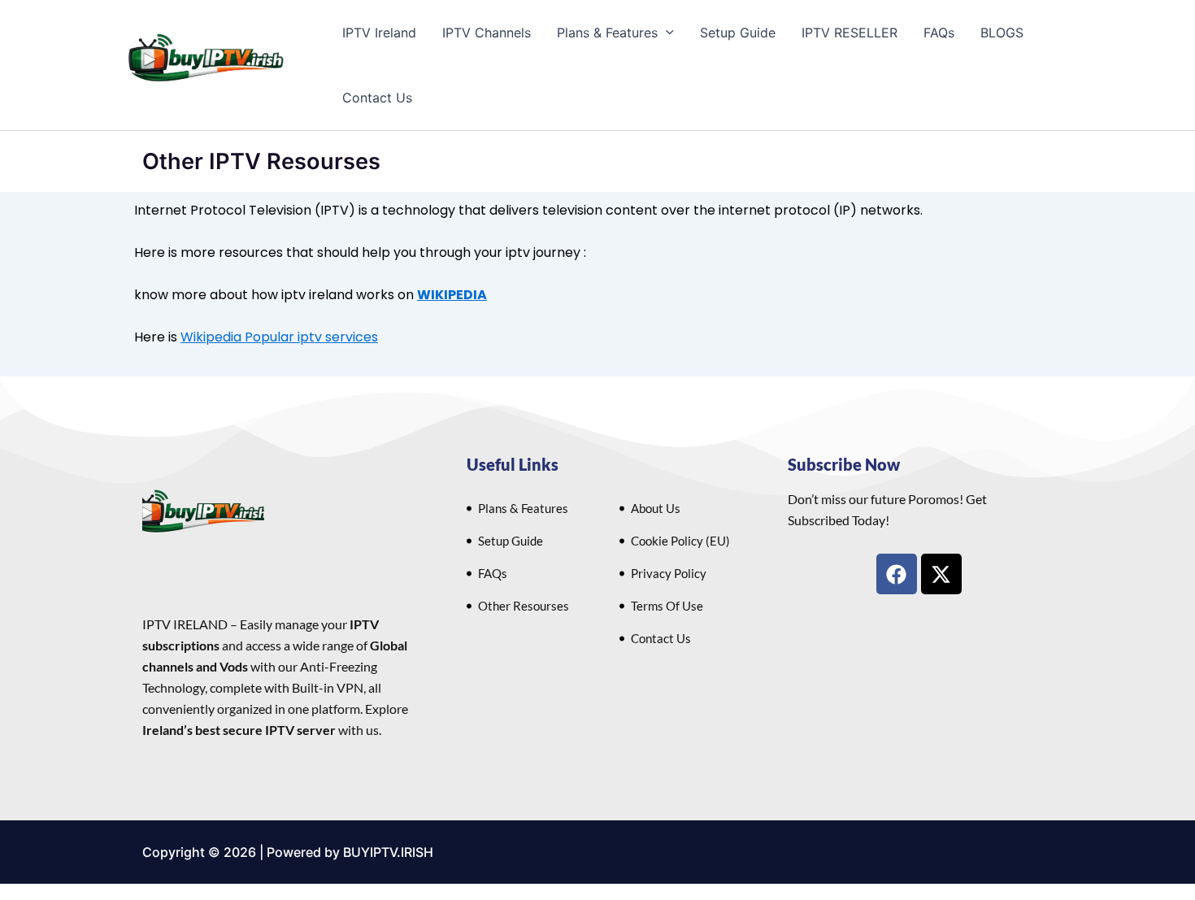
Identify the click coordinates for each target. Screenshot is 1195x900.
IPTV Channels (486, 32)
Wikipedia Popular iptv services (279, 337)
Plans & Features (607, 32)
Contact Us (377, 97)
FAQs (938, 32)
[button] (666, 32)
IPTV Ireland (379, 32)
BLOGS (1001, 32)
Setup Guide (738, 32)
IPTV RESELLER (849, 32)
